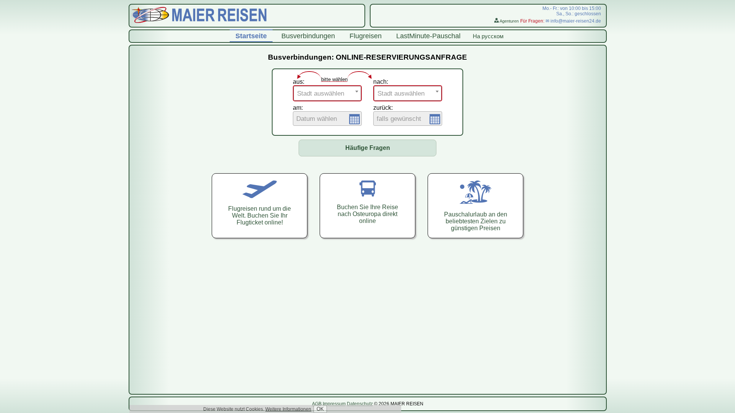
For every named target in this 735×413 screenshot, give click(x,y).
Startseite (251, 36)
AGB (317, 403)
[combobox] (327, 93)
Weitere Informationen (288, 409)
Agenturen (509, 21)
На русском (488, 36)
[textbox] (327, 93)
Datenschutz (360, 403)
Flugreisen (366, 36)
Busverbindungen (308, 36)
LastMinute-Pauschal (428, 36)
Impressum (334, 403)
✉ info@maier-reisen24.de (573, 21)
